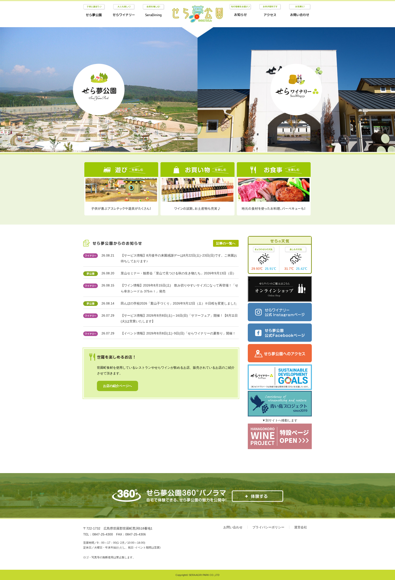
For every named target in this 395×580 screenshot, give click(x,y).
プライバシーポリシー (268, 527)
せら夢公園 (94, 11)
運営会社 (300, 527)
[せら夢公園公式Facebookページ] (280, 332)
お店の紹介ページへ (117, 386)
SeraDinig (153, 11)
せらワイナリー (124, 11)
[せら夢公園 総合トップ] (197, 16)
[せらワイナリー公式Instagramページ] (280, 312)
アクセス (270, 11)
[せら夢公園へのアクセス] (280, 353)
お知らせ (240, 11)
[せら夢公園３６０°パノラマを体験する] (257, 499)
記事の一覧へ (225, 243)
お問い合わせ (300, 11)
